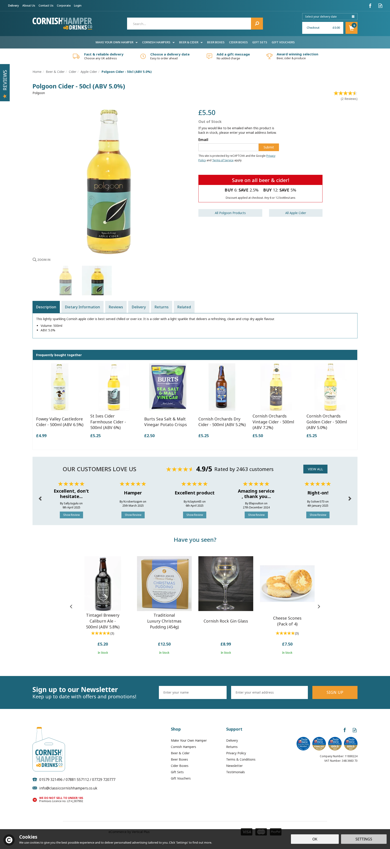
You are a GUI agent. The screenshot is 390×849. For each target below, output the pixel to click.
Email (203, 139)
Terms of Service (223, 160)
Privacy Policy (236, 753)
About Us (28, 5)
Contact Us (46, 5)
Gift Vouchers (181, 778)
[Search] (257, 24)
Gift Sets (177, 772)
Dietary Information (82, 307)
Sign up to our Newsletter (84, 692)
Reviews (4, 80)
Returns (162, 307)
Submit (269, 147)
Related (184, 307)
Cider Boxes (179, 766)
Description (46, 307)
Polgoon (38, 93)
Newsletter (234, 766)
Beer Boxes (179, 759)
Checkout (313, 27)
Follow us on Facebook (370, 5)
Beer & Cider (180, 753)
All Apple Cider (295, 213)
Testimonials (235, 772)
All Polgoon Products (230, 213)
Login (77, 5)
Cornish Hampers (183, 747)
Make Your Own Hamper (189, 740)
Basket (352, 28)
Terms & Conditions (240, 759)
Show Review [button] (71, 515)
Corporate (64, 5)
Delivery (139, 307)
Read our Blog (380, 5)
